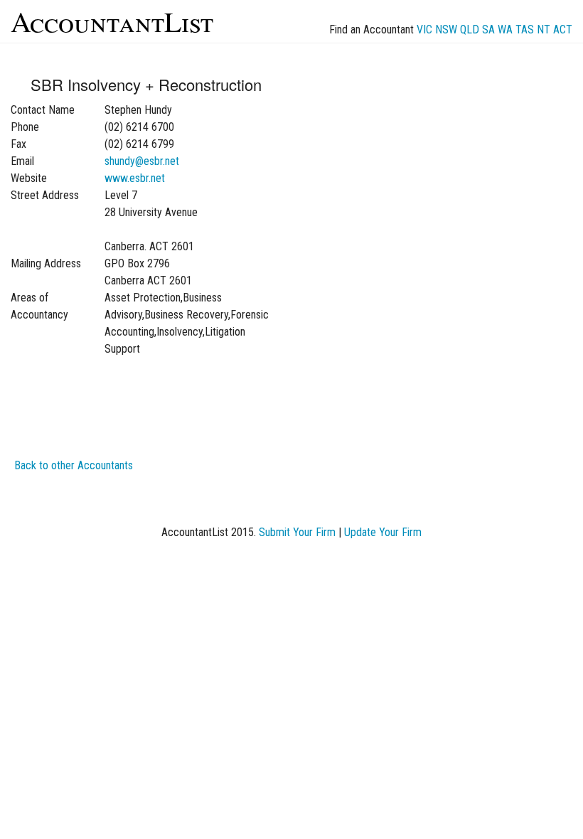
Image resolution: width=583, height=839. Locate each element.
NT (543, 29)
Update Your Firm (383, 532)
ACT (562, 29)
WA (505, 29)
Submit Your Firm (297, 532)
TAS (524, 29)
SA (488, 29)
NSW (446, 29)
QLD (469, 29)
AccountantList (112, 21)
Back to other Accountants (73, 465)
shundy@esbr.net (142, 161)
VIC (424, 29)
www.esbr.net (135, 178)
